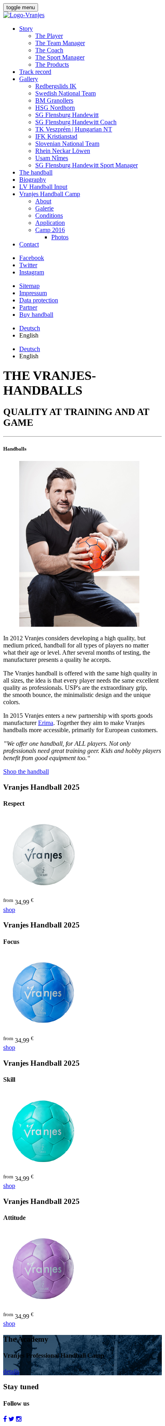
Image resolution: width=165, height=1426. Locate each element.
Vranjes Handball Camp (49, 194)
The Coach (49, 50)
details (11, 1371)
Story (26, 28)
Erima (45, 722)
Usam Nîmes (51, 158)
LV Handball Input (43, 186)
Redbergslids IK (55, 86)
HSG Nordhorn (55, 107)
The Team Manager (60, 43)
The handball (35, 172)
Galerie (44, 208)
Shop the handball (26, 771)
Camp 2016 (50, 229)
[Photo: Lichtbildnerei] (79, 624)
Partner (28, 307)
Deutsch (29, 328)
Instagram (31, 272)
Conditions (49, 215)
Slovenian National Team (67, 143)
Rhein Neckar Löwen (62, 150)
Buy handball (36, 314)
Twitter (28, 265)
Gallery (28, 78)
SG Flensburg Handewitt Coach (76, 122)
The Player (49, 35)
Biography (32, 179)
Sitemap (29, 285)
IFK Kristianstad (56, 136)
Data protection (38, 300)
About (43, 201)
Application (50, 222)
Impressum (33, 293)
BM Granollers (54, 100)
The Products (52, 64)
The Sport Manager (60, 57)
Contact (29, 244)
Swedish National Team (65, 93)
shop (9, 909)
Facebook (31, 257)
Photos (59, 237)
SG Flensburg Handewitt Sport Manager (86, 165)
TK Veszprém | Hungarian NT (73, 129)
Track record (35, 71)
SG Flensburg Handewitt (67, 114)
